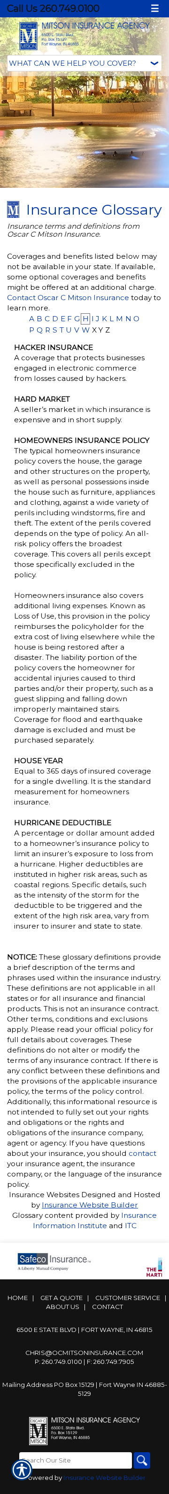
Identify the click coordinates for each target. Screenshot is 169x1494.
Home (18, 1297)
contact (142, 1153)
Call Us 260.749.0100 (53, 8)
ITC (131, 1225)
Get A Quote (61, 1297)
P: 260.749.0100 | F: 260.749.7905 (84, 1361)
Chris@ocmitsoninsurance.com (84, 1352)
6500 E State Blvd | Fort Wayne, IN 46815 (84, 1329)
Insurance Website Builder (90, 1204)
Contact (107, 1306)
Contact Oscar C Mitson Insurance (68, 297)
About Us (62, 1306)
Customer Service (127, 1297)
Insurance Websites (44, 1194)
